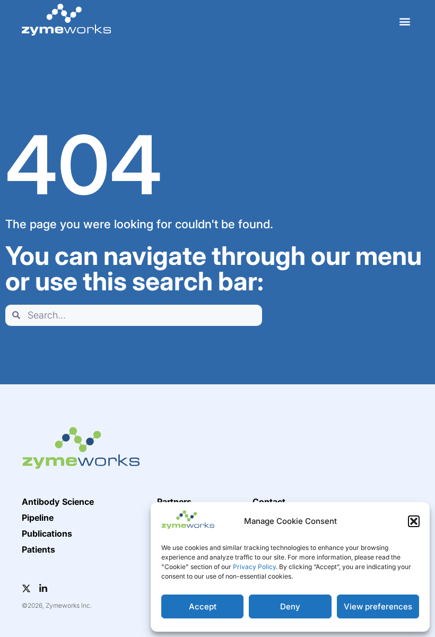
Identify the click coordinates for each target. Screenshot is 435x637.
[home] (66, 20)
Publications (47, 533)
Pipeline (38, 517)
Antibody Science (58, 501)
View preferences (378, 606)
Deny (290, 606)
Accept (202, 606)
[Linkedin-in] (43, 588)
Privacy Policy (254, 567)
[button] (413, 521)
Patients (38, 549)
